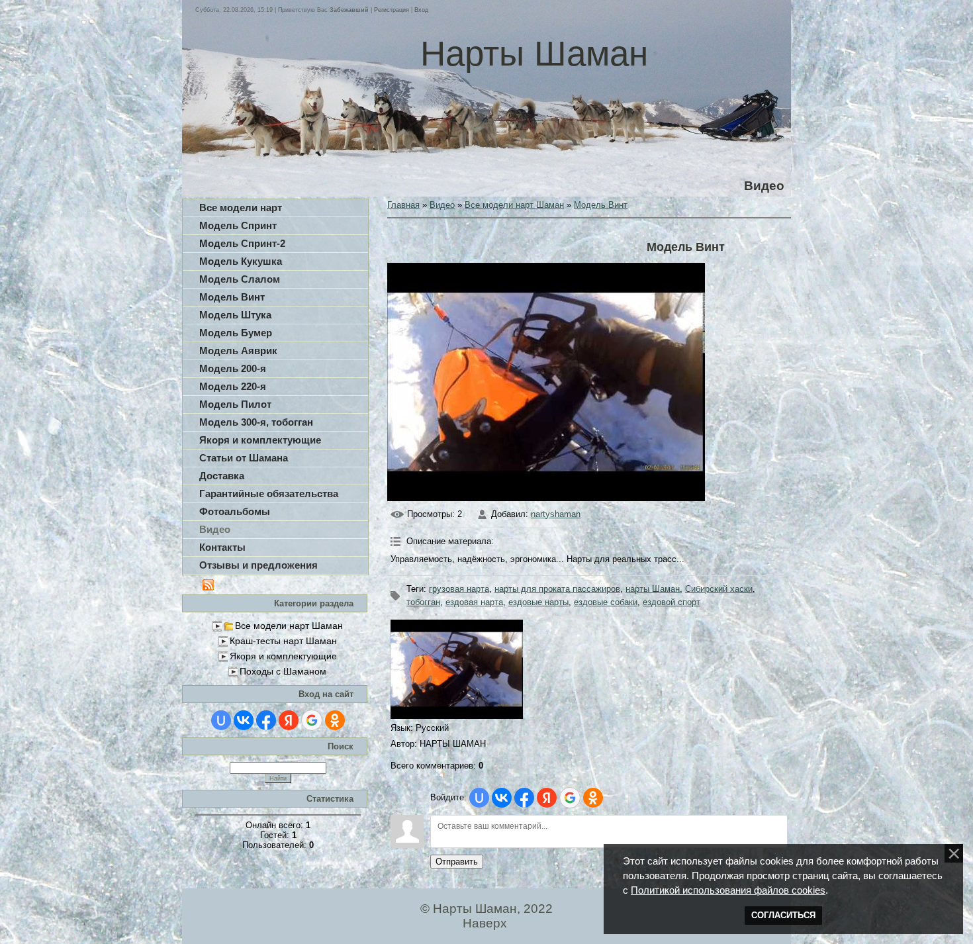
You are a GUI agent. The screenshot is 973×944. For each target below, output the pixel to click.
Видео (442, 205)
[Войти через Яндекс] (289, 720)
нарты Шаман (653, 589)
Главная (403, 205)
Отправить (457, 862)
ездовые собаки (605, 602)
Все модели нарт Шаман (289, 625)
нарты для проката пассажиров (557, 589)
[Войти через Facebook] (266, 720)
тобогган (423, 602)
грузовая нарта (459, 589)
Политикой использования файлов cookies (728, 890)
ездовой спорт (671, 602)
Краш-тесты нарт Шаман (283, 641)
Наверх (485, 923)
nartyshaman (555, 514)
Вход (421, 10)
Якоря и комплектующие (283, 656)
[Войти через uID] (221, 720)
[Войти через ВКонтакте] (244, 720)
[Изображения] (457, 669)
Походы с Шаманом (283, 671)
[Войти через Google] (311, 720)
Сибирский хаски (719, 589)
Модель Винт (600, 205)
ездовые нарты (538, 602)
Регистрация (391, 10)
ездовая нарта (474, 602)
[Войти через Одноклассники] (335, 720)
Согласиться (783, 915)
